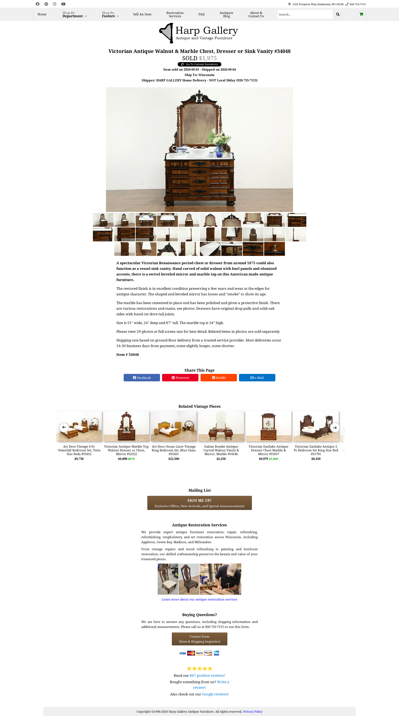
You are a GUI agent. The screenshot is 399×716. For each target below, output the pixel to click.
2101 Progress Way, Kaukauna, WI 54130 (318, 4)
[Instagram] (54, 4)
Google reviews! (215, 694)
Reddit (220, 378)
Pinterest (182, 378)
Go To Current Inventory (202, 64)
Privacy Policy (252, 712)
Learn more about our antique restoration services (199, 599)
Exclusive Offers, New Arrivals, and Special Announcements (200, 503)
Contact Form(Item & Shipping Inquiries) (199, 639)
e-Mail (259, 378)
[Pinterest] (46, 4)
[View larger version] (199, 149)
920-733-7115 (358, 4)
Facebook (143, 378)
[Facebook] (37, 4)
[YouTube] (63, 4)
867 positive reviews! (207, 675)
